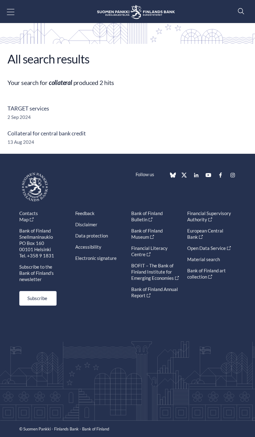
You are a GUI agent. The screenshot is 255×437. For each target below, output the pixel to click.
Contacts (28, 213)
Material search (203, 259)
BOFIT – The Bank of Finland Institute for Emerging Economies (152, 272)
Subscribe (37, 298)
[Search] (239, 11)
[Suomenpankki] (136, 11)
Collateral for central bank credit (46, 133)
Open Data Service (206, 248)
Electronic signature (96, 258)
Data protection (91, 235)
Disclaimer (86, 224)
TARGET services (28, 108)
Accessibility (88, 247)
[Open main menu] (16, 11)
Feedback (85, 213)
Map (24, 219)
